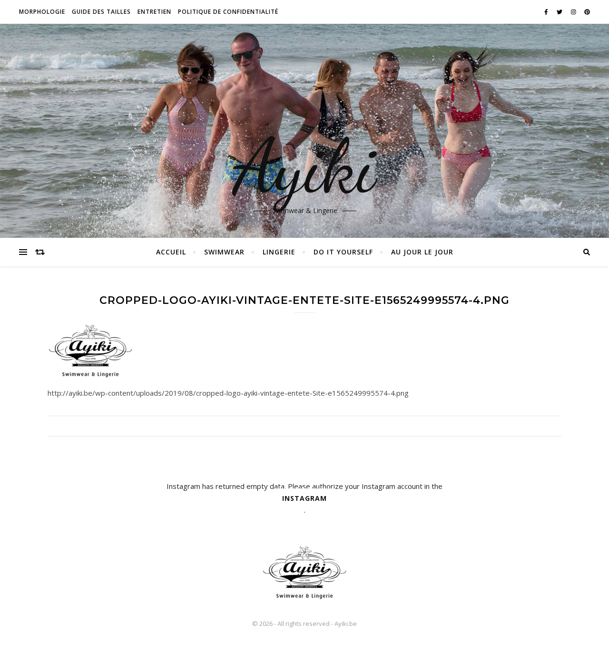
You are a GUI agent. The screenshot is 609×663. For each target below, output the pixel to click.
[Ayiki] (304, 572)
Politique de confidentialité (228, 12)
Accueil (171, 251)
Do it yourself (343, 251)
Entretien (154, 12)
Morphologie (42, 12)
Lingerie (279, 251)
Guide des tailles (101, 12)
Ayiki (305, 166)
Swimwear (224, 251)
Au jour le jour (422, 251)
